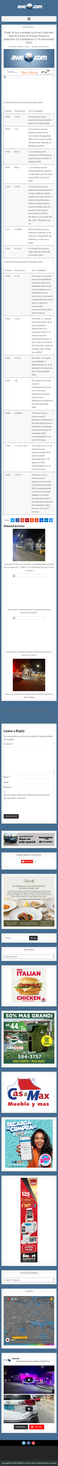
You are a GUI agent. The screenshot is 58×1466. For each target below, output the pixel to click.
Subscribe (38, 1427)
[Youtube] (33, 1443)
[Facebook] (28, 1443)
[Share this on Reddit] (32, 520)
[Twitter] (24, 1443)
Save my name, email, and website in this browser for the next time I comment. (27, 796)
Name (7, 777)
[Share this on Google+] (22, 520)
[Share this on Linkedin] (46, 520)
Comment (9, 744)
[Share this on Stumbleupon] (37, 520)
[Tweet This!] (13, 520)
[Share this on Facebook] (17, 520)
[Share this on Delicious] (51, 520)
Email (7, 782)
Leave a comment (41, 47)
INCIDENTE (29, 27)
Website (7, 787)
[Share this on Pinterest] (27, 520)
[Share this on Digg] (41, 520)
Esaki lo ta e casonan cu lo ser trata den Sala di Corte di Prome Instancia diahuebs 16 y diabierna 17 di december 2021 (29, 37)
